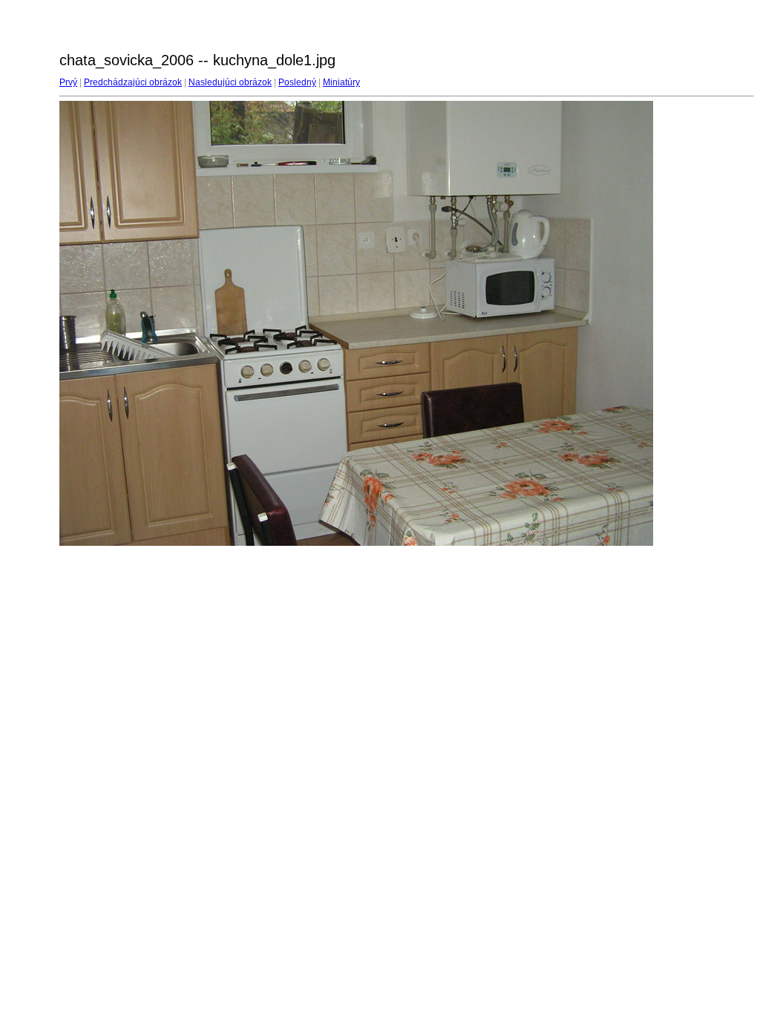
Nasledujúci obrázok (230, 82)
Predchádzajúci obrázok (133, 82)
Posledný (297, 82)
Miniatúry (341, 82)
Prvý (68, 82)
